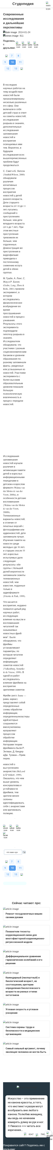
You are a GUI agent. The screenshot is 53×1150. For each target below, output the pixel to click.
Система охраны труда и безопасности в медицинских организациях (23, 1031)
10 (12, 62)
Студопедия (23, 4)
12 (7, 68)
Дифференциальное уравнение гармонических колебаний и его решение (24, 960)
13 (15, 68)
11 (20, 62)
